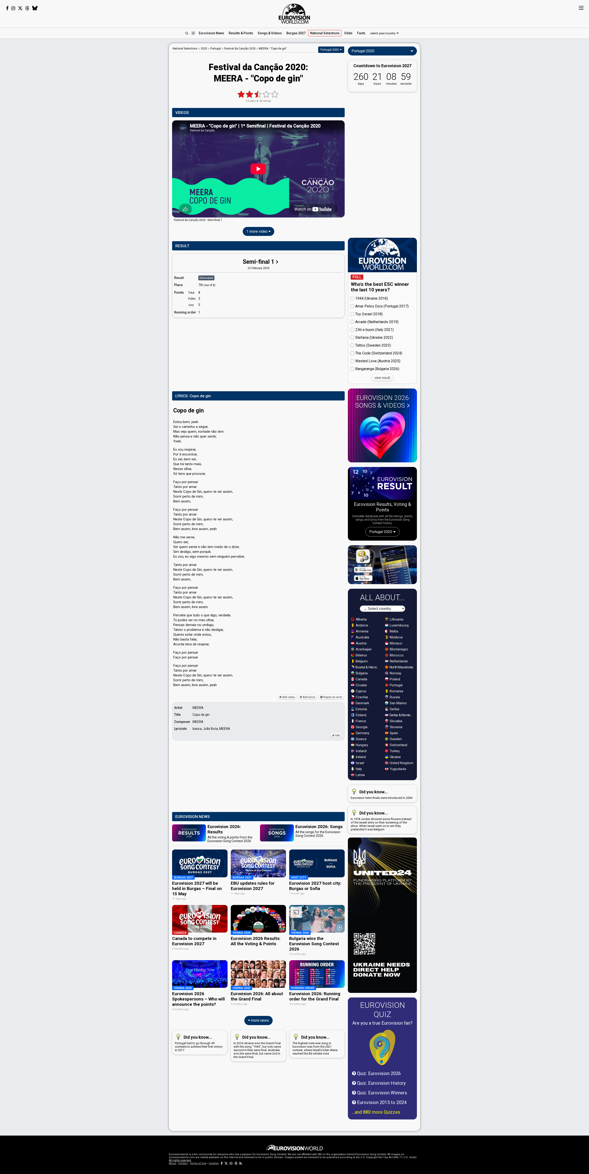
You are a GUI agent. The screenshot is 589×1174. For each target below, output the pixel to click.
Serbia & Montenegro (402, 715)
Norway (395, 673)
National (325, 33)
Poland (394, 679)
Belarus (361, 655)
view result (382, 378)
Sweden (395, 739)
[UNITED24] (382, 915)
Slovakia (395, 721)
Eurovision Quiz (382, 1009)
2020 (204, 48)
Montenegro (398, 649)
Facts (361, 33)
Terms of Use (198, 1163)
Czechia (361, 697)
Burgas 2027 (296, 33)
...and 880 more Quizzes (376, 1112)
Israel (359, 763)
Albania (361, 619)
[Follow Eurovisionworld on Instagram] (13, 8)
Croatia (361, 685)
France (360, 721)
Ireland (360, 757)
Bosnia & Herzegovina (368, 667)
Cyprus (360, 691)
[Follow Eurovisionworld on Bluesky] (35, 8)
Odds (348, 33)
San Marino (398, 703)
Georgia (361, 727)
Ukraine (395, 757)
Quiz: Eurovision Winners (381, 1093)
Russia (394, 697)
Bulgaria (361, 673)
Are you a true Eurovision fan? (382, 1023)
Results (241, 33)
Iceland (361, 751)
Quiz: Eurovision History (381, 1083)
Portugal (395, 685)
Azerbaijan (363, 649)
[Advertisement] (132, 112)
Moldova (396, 637)
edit (337, 735)
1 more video (257, 231)
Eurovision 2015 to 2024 (381, 1102)
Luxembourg (399, 625)
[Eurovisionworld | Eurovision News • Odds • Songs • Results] (294, 13)
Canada (361, 679)
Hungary (361, 745)
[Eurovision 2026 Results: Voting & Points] (382, 484)
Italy (358, 769)
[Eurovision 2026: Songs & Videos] (382, 435)
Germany (362, 733)
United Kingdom (401, 763)
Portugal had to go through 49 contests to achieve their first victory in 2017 (198, 1043)
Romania (396, 691)
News (211, 33)
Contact (183, 1163)
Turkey (394, 751)
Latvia (360, 775)
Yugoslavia (397, 769)
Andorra (361, 625)
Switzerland (398, 745)
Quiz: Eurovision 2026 (378, 1073)
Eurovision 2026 (382, 401)
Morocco (396, 655)
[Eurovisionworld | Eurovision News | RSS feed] (240, 1163)
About (172, 1163)
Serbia (394, 709)
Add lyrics (308, 697)
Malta (393, 631)
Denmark (362, 703)
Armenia (361, 631)
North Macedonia (401, 667)
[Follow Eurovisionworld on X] (20, 8)
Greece (361, 739)
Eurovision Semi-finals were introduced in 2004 (381, 794)
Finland (360, 715)
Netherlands (398, 661)
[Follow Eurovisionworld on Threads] (27, 8)
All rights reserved (180, 1160)
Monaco (395, 643)
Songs (270, 33)
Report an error (332, 697)
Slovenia (395, 727)
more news (259, 1020)
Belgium (361, 661)
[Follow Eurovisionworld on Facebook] (7, 8)
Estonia (361, 709)
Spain (393, 733)
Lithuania (396, 619)
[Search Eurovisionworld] (186, 33)
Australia (362, 637)
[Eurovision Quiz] (382, 1047)
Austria (361, 643)
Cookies (214, 1163)
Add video (288, 697)
